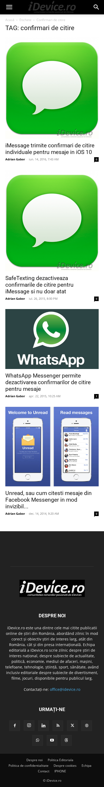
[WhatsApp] (37, 740)
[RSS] (58, 725)
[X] (72, 725)
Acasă (9, 20)
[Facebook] (14, 725)
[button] (9, 7)
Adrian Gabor (15, 159)
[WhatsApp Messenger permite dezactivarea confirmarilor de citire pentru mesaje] (52, 339)
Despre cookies (65, 765)
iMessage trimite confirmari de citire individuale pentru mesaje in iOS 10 (49, 148)
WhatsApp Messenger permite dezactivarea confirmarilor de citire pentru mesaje (48, 382)
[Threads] (66, 740)
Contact (43, 771)
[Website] (86, 725)
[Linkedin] (43, 725)
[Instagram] (29, 725)
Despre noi (34, 760)
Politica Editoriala (60, 760)
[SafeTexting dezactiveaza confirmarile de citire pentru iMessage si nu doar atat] (52, 220)
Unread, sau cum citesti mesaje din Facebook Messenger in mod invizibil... (48, 500)
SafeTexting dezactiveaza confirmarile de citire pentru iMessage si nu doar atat (39, 284)
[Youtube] (52, 740)
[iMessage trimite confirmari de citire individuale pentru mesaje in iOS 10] (52, 88)
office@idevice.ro (65, 689)
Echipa (86, 765)
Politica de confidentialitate (29, 765)
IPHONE (60, 771)
